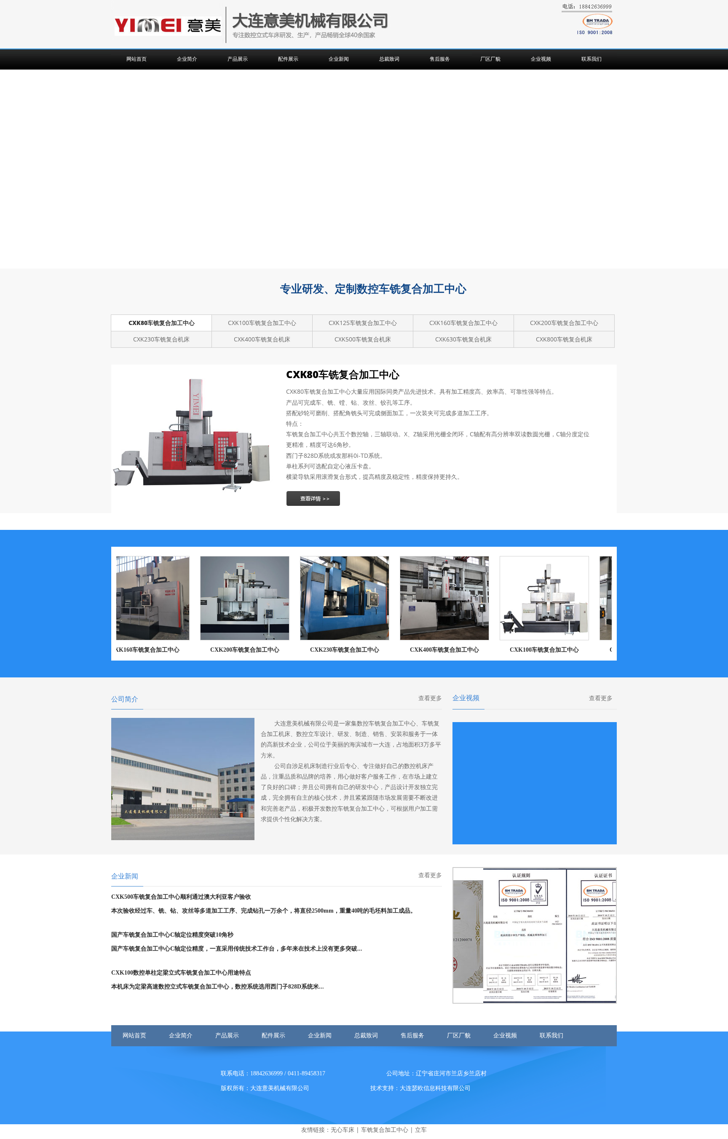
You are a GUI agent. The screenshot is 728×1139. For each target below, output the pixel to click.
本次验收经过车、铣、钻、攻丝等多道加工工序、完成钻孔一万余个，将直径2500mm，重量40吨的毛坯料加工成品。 (263, 911)
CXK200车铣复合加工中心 (224, 650)
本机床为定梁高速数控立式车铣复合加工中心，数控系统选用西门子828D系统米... (217, 986)
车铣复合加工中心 (384, 1130)
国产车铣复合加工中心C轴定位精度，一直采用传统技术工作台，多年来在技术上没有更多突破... (236, 949)
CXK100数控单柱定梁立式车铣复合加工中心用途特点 (181, 973)
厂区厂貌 (490, 59)
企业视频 (541, 59)
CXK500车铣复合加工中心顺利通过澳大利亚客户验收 (181, 897)
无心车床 (342, 1130)
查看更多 (430, 698)
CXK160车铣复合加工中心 (124, 650)
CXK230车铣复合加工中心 (324, 650)
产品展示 (238, 59)
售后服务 (440, 59)
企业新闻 (339, 59)
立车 (421, 1130)
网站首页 (136, 59)
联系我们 (591, 59)
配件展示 (288, 59)
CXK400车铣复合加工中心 (424, 650)
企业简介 (187, 59)
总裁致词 (389, 59)
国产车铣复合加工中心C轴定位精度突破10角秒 (172, 935)
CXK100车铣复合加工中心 (524, 650)
